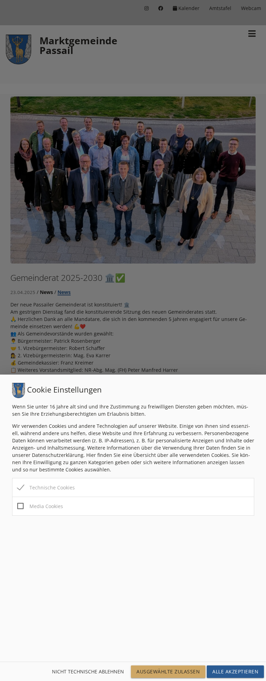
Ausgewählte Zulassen (168, 671)
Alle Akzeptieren (235, 671)
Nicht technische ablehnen (88, 671)
